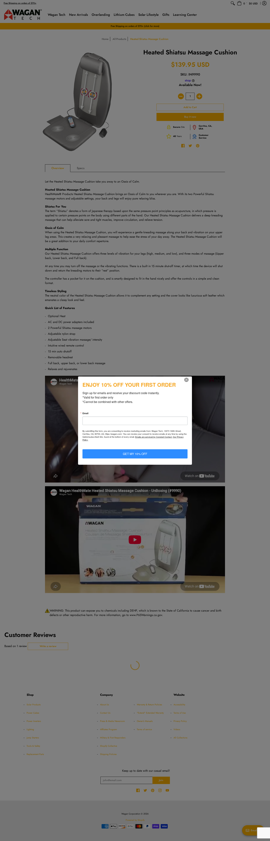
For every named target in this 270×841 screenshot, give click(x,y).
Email (85, 413)
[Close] (188, 380)
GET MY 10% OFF (135, 454)
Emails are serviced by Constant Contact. (153, 436)
